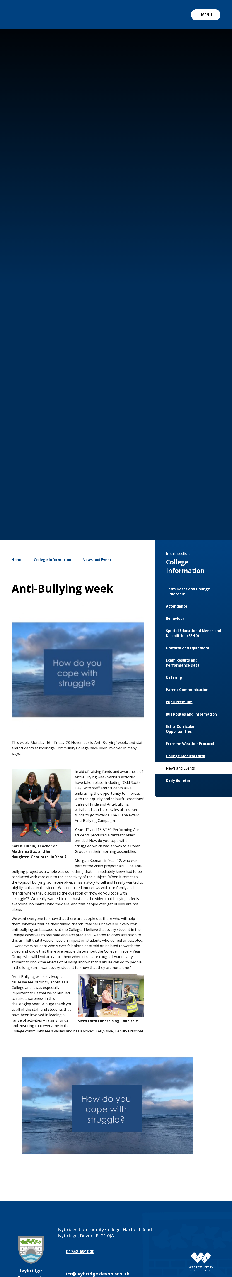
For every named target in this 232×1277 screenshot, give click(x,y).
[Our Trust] (201, 1262)
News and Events (97, 559)
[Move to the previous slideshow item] (160, 483)
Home (17, 559)
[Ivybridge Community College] (22, 15)
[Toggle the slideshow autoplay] (188, 483)
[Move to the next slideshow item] (174, 483)
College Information (52, 559)
